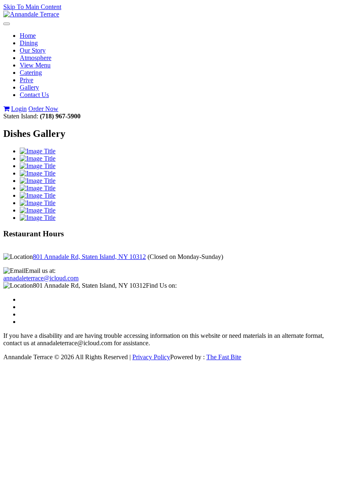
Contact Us (34, 94)
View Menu (35, 65)
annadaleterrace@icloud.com (40, 278)
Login (19, 108)
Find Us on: (161, 285)
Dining (29, 42)
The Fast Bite (223, 356)
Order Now (43, 108)
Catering (31, 72)
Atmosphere (35, 57)
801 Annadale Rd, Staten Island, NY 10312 (89, 256)
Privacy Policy (151, 356)
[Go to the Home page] (31, 14)
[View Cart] (6, 108)
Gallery (29, 87)
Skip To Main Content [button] (32, 6)
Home (28, 35)
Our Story (33, 50)
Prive (26, 79)
